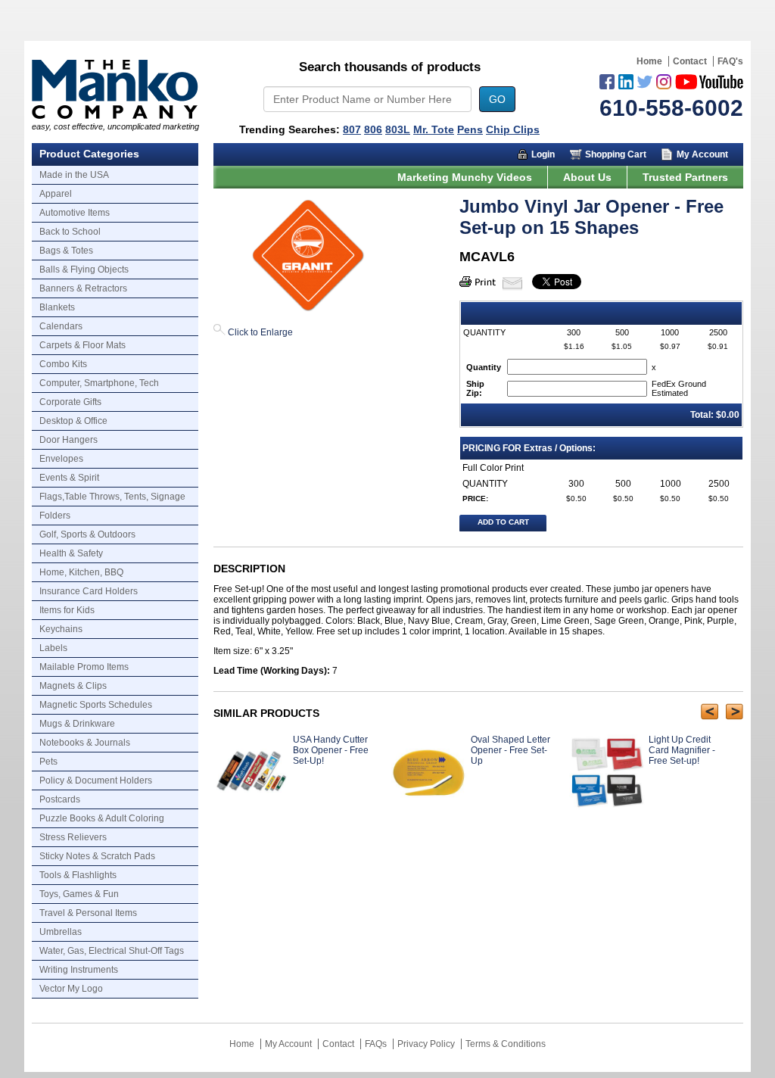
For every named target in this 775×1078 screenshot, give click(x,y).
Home (649, 61)
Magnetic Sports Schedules (95, 704)
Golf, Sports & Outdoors (87, 534)
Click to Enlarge (259, 332)
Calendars (60, 326)
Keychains (60, 629)
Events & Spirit (69, 477)
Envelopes (61, 458)
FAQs (376, 1044)
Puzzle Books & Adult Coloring (101, 818)
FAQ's (730, 61)
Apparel (55, 193)
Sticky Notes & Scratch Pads (97, 856)
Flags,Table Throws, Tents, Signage (112, 496)
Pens (470, 129)
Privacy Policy (426, 1044)
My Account (702, 154)
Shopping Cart (615, 154)
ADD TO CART (503, 522)
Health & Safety (71, 553)
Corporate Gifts (70, 402)
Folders (54, 515)
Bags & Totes (66, 250)
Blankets (57, 307)
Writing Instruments (78, 969)
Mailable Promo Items (84, 667)
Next (734, 711)
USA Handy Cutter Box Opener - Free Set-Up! (331, 750)
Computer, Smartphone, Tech (99, 383)
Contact (690, 61)
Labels (53, 648)
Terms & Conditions (505, 1044)
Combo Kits (63, 364)
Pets (48, 761)
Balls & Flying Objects (84, 269)
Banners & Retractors (83, 288)
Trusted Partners (685, 177)
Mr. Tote (433, 129)
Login (543, 154)
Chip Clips (513, 129)
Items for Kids (67, 610)
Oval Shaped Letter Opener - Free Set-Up (510, 750)
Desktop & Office (73, 421)
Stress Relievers (73, 837)
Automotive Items (74, 212)
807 (352, 129)
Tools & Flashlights (78, 875)
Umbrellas (60, 932)
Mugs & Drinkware (77, 723)
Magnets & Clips (73, 686)
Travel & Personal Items (88, 913)
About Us (587, 177)
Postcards (59, 799)
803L (397, 129)
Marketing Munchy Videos (464, 177)
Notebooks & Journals (84, 742)
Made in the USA (74, 175)
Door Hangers (68, 440)
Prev (709, 711)
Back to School (70, 231)
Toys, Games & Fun (79, 894)
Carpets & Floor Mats (82, 345)
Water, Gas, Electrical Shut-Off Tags (111, 951)
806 (373, 129)
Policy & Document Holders (95, 780)
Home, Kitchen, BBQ (81, 572)
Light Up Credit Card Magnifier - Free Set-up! (682, 750)
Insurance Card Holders (88, 591)
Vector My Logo (71, 988)
